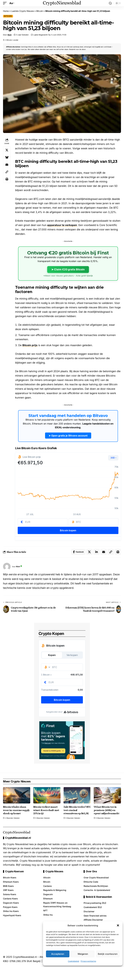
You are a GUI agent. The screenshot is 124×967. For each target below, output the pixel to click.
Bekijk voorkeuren (107, 953)
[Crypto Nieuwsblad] (62, 3)
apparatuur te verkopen (62, 225)
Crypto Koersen (14, 871)
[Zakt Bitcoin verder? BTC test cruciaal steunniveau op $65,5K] (77, 795)
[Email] (6, 164)
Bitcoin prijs (30, 345)
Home (6, 11)
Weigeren (83, 953)
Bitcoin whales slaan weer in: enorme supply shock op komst (16, 810)
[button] (117, 925)
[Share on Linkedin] (96, 552)
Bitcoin (39, 11)
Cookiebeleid (73, 961)
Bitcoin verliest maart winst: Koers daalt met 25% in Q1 (46, 810)
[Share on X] (6, 150)
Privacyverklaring (88, 961)
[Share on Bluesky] (6, 157)
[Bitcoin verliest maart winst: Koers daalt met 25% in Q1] (46, 795)
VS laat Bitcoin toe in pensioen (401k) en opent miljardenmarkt (106, 810)
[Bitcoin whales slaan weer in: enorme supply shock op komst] (16, 795)
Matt (9, 35)
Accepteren (57, 953)
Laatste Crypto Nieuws (22, 11)
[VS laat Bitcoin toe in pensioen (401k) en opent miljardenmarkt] (107, 795)
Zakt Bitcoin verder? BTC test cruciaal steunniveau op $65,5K (77, 810)
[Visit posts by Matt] (7, 566)
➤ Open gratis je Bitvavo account (68, 435)
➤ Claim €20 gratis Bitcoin (68, 269)
